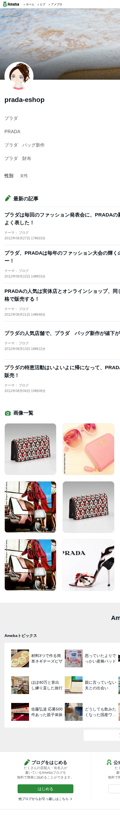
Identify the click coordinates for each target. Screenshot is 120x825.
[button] (45, 788)
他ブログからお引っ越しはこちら (43, 799)
